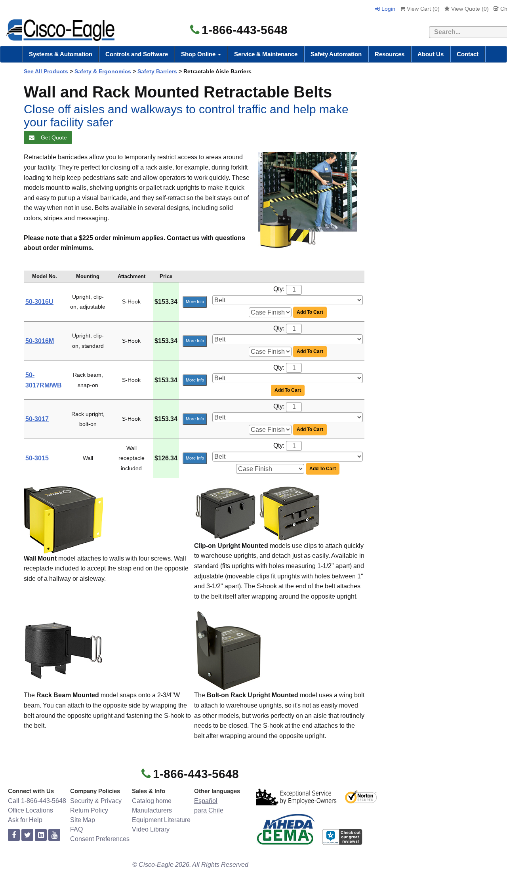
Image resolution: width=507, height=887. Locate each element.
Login (387, 9)
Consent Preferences (100, 838)
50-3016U (39, 301)
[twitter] (27, 835)
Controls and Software (136, 54)
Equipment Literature (161, 819)
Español (205, 800)
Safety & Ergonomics (102, 71)
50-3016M (39, 341)
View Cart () (422, 9)
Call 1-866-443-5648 (37, 800)
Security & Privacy (96, 800)
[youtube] (54, 835)
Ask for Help (25, 819)
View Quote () (469, 9)
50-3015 (37, 458)
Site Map (82, 819)
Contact (467, 54)
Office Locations (30, 810)
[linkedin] (41, 835)
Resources (389, 54)
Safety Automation (336, 54)
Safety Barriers (157, 71)
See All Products (46, 71)
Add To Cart (310, 312)
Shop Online (199, 54)
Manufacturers (152, 810)
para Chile (208, 810)
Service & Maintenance (265, 54)
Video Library (151, 829)
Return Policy (89, 810)
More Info (195, 301)
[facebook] (14, 835)
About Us (430, 54)
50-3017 (37, 419)
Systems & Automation (60, 54)
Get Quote (52, 137)
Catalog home (152, 800)
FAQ (76, 829)
